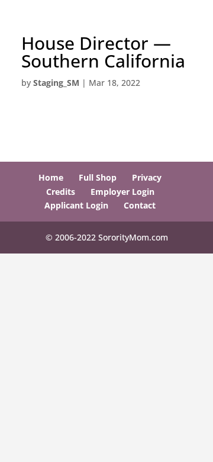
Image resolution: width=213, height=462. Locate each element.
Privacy (147, 177)
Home (50, 177)
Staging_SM (56, 82)
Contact (140, 205)
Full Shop (98, 177)
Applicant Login (76, 205)
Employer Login (122, 191)
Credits (60, 191)
